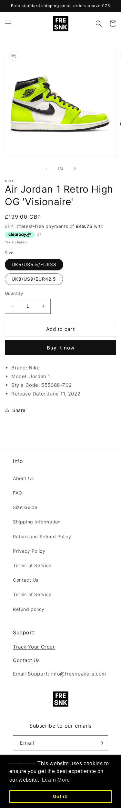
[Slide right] (75, 169)
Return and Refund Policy (42, 536)
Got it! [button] (60, 796)
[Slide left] (46, 169)
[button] (8, 23)
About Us (23, 478)
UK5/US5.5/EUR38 (34, 264)
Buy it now (61, 348)
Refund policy (29, 609)
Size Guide (25, 507)
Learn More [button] (56, 780)
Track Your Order (34, 647)
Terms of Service (32, 565)
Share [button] (18, 410)
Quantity (14, 293)
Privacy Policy (29, 551)
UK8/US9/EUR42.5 (34, 279)
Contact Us (25, 580)
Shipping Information (37, 521)
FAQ (17, 492)
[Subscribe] (101, 742)
